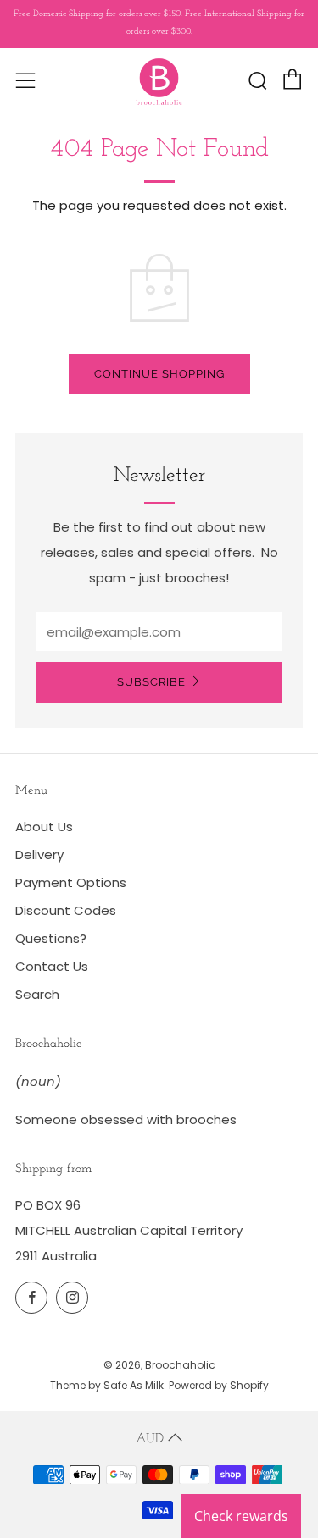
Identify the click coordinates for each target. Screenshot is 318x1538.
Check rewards (241, 1516)
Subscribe (151, 681)
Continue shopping (159, 373)
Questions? (50, 938)
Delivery (39, 854)
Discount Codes (65, 910)
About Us (44, 826)
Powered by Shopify (219, 1385)
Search (37, 994)
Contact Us (51, 966)
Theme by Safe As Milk (107, 1385)
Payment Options (70, 882)
